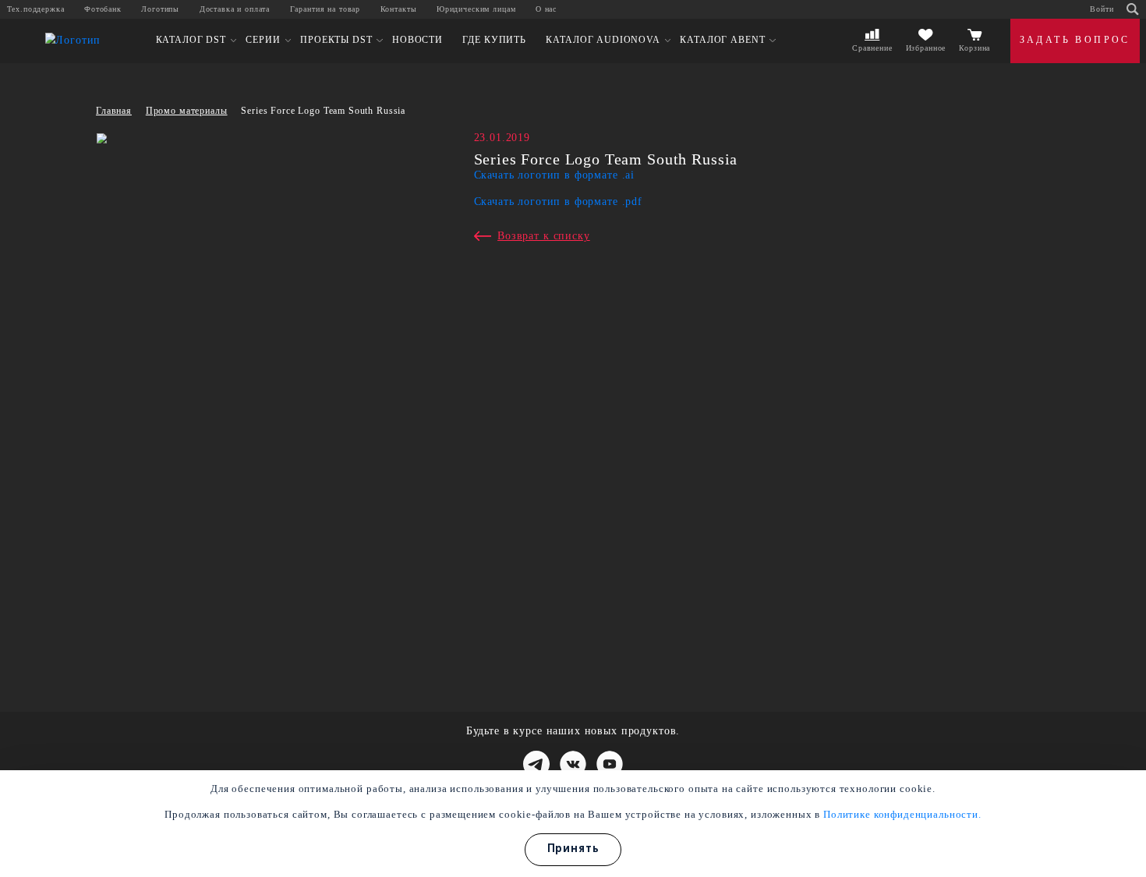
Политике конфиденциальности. (902, 814)
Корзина (974, 48)
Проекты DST (336, 40)
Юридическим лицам (476, 9)
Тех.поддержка (36, 9)
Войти (1101, 9)
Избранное (926, 48)
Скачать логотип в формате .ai (554, 175)
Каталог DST (191, 40)
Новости (417, 39)
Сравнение (872, 48)
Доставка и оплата (235, 9)
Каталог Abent (722, 40)
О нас (546, 9)
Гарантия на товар (325, 9)
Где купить (494, 39)
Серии (263, 40)
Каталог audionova (603, 40)
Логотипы (160, 9)
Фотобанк (103, 9)
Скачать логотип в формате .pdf (558, 201)
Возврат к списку (543, 236)
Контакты (398, 9)
